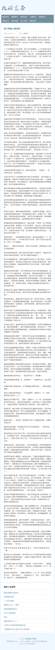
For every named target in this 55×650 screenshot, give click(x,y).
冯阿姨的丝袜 (9, 597)
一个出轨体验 (9, 601)
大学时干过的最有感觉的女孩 (14, 625)
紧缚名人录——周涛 (11, 605)
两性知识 (33, 21)
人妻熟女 (33, 17)
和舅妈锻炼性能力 (10, 609)
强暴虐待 (42, 17)
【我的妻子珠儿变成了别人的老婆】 (17, 629)
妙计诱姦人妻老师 (12, 28)
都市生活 (23, 17)
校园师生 (14, 17)
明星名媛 (14, 21)
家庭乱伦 (5, 21)
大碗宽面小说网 (30, 639)
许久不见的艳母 (9, 613)
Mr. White (31, 644)
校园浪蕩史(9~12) (10, 621)
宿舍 (5, 617)
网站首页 (5, 17)
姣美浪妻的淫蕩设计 (11, 593)
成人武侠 (23, 21)
